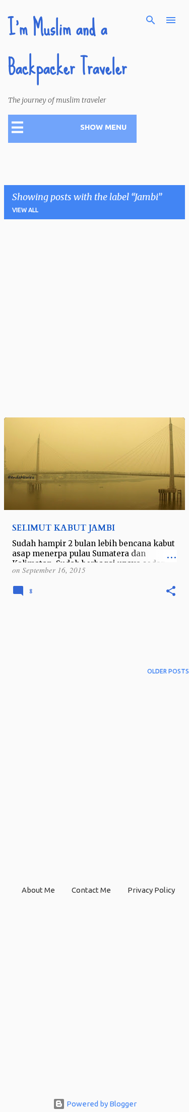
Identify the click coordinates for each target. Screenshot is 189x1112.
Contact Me (91, 890)
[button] (171, 591)
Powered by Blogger (101, 1103)
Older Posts (168, 671)
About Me (38, 890)
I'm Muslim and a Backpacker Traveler (67, 47)
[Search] (151, 20)
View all (25, 210)
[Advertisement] (94, 321)
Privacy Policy (151, 890)
